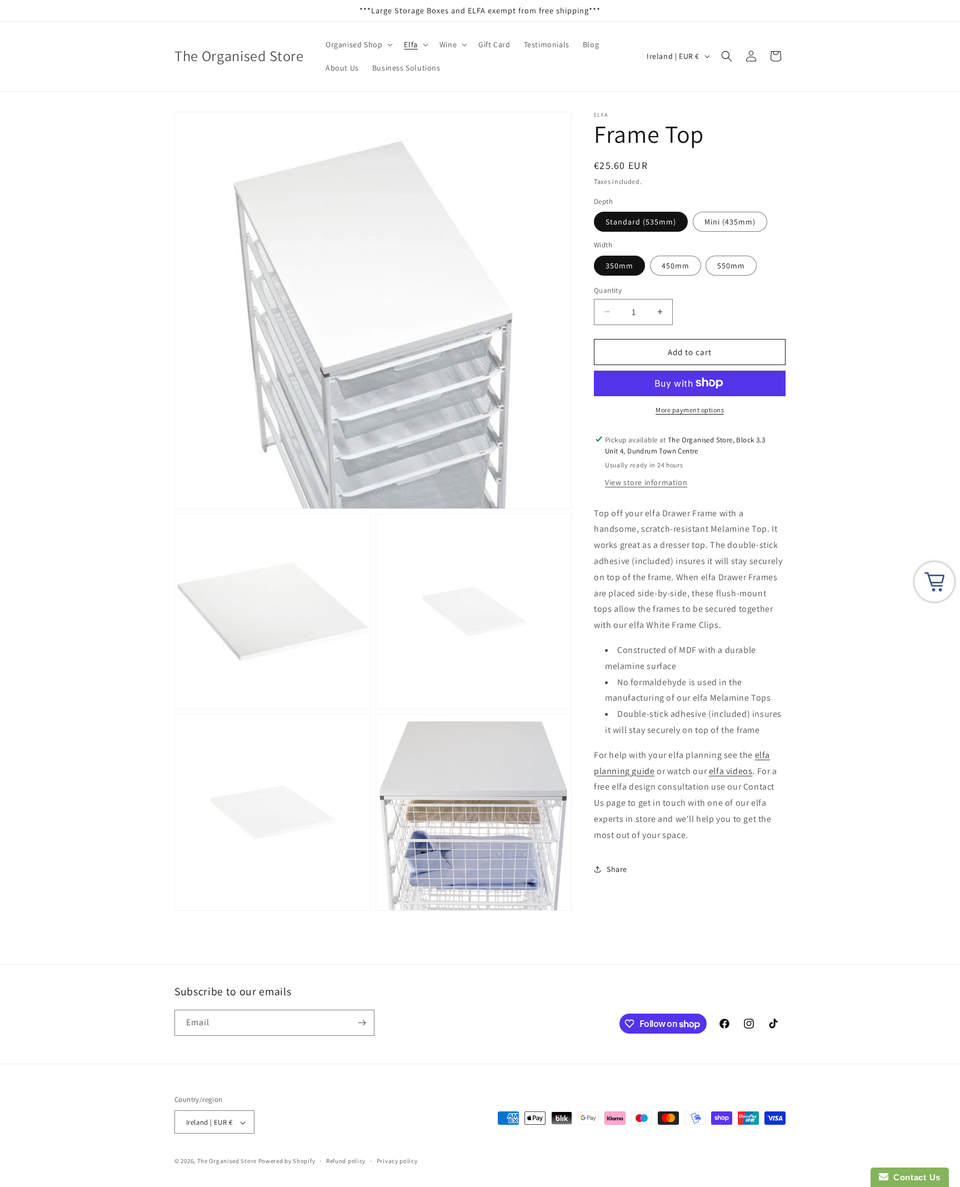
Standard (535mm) (641, 221)
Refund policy (346, 1161)
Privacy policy (397, 1161)
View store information (646, 482)
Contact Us (914, 1177)
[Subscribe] (361, 1023)
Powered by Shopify (287, 1161)
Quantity (608, 290)
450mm (675, 265)
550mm (731, 265)
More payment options (690, 409)
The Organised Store (227, 1161)
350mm (619, 265)
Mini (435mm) (730, 221)
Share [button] (617, 869)
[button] (358, 44)
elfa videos (731, 770)
